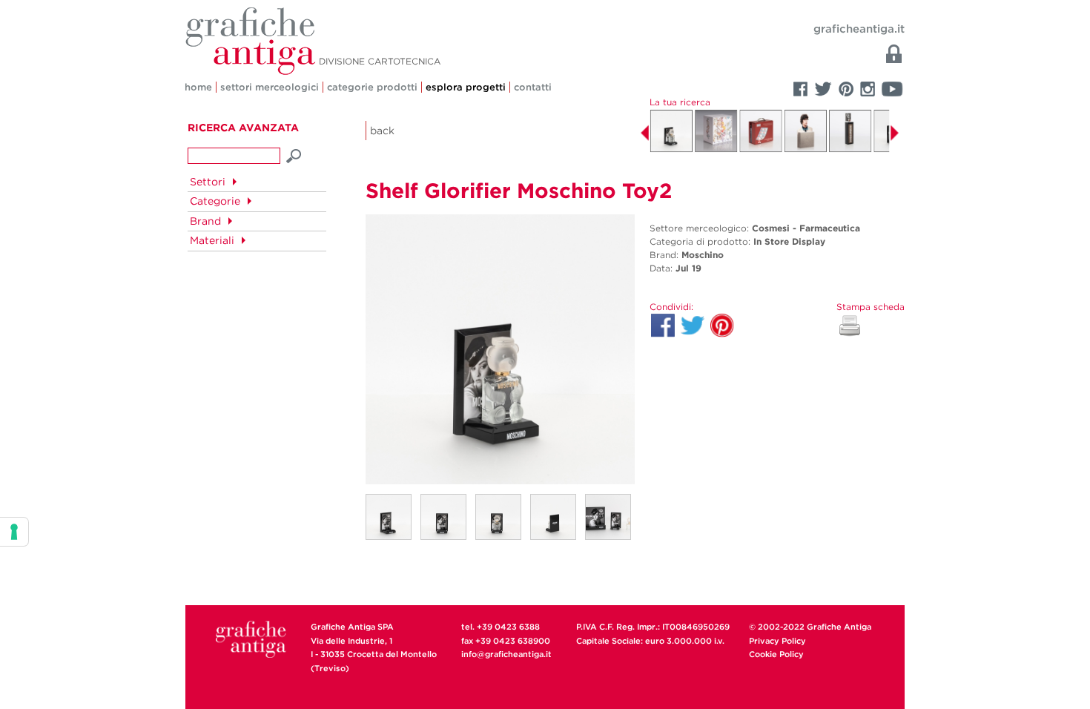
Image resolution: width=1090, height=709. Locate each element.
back (382, 130)
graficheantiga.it (859, 29)
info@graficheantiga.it (506, 654)
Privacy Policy (777, 641)
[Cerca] (294, 154)
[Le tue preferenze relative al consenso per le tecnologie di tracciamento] (14, 532)
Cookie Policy (776, 654)
